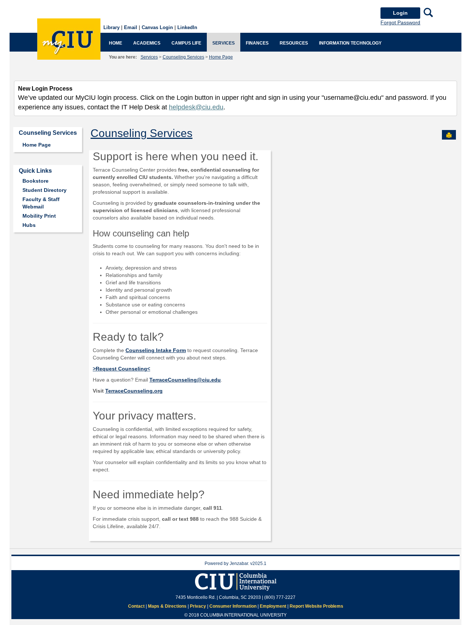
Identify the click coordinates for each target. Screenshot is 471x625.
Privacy (198, 606)
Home (115, 43)
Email (130, 27)
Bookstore (35, 181)
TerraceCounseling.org (134, 391)
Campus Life (186, 43)
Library (111, 27)
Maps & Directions (167, 606)
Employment (273, 606)
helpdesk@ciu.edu (196, 107)
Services (223, 43)
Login (400, 13)
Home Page (221, 57)
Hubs (29, 225)
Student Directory (44, 190)
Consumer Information (232, 606)
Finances (257, 43)
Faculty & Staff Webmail (41, 203)
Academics (146, 43)
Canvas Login (157, 27)
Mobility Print (39, 216)
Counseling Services (183, 57)
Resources (294, 43)
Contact (136, 606)
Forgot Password (400, 22)
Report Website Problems (316, 606)
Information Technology (350, 43)
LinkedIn (187, 27)
